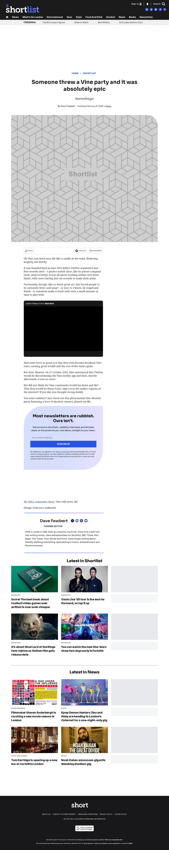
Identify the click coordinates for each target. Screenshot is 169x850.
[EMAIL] (86, 520)
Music (122, 17)
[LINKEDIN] (77, 520)
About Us (46, 814)
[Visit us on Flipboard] (155, 9)
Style (79, 17)
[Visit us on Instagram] (146, 9)
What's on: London (32, 17)
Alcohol (110, 17)
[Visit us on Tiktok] (151, 9)
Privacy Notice (43, 454)
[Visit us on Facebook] (160, 9)
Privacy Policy (106, 814)
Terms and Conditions (88, 814)
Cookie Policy (121, 814)
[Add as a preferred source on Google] (84, 828)
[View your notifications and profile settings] (147, 4)
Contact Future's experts (64, 814)
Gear (69, 17)
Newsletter (146, 17)
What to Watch (81, 22)
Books (132, 17)
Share (30, 251)
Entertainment (55, 17)
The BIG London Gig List (54, 22)
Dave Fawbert (68, 106)
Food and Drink (94, 17)
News (15, 17)
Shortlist (89, 73)
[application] (63, 328)
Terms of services (63, 452)
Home (75, 73)
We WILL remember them (39, 501)
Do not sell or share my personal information (84, 819)
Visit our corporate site (113, 840)
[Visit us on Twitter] (164, 9)
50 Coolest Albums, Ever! (131, 22)
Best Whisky (104, 22)
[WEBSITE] (82, 520)
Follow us (82, 251)
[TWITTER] (73, 520)
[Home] (7, 17)
